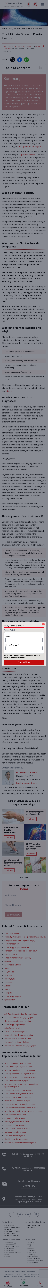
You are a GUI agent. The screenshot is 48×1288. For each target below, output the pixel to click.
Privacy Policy (19, 657)
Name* (8, 636)
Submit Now (24, 662)
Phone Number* (12, 645)
